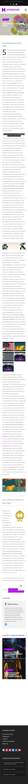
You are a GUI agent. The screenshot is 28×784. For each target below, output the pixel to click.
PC (9, 589)
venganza (4, 436)
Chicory (14, 589)
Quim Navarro (6, 769)
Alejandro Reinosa (10, 29)
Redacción (5, 743)
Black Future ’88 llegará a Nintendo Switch (13, 654)
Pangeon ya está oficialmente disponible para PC (13, 674)
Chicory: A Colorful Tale (16, 591)
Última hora (8, 649)
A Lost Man (13, 769)
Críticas (6, 19)
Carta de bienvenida (7, 734)
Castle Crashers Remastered (14, 1)
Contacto (4, 739)
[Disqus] (14, 701)
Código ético (5, 736)
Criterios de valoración (8, 741)
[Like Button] (21, 586)
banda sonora (6, 446)
